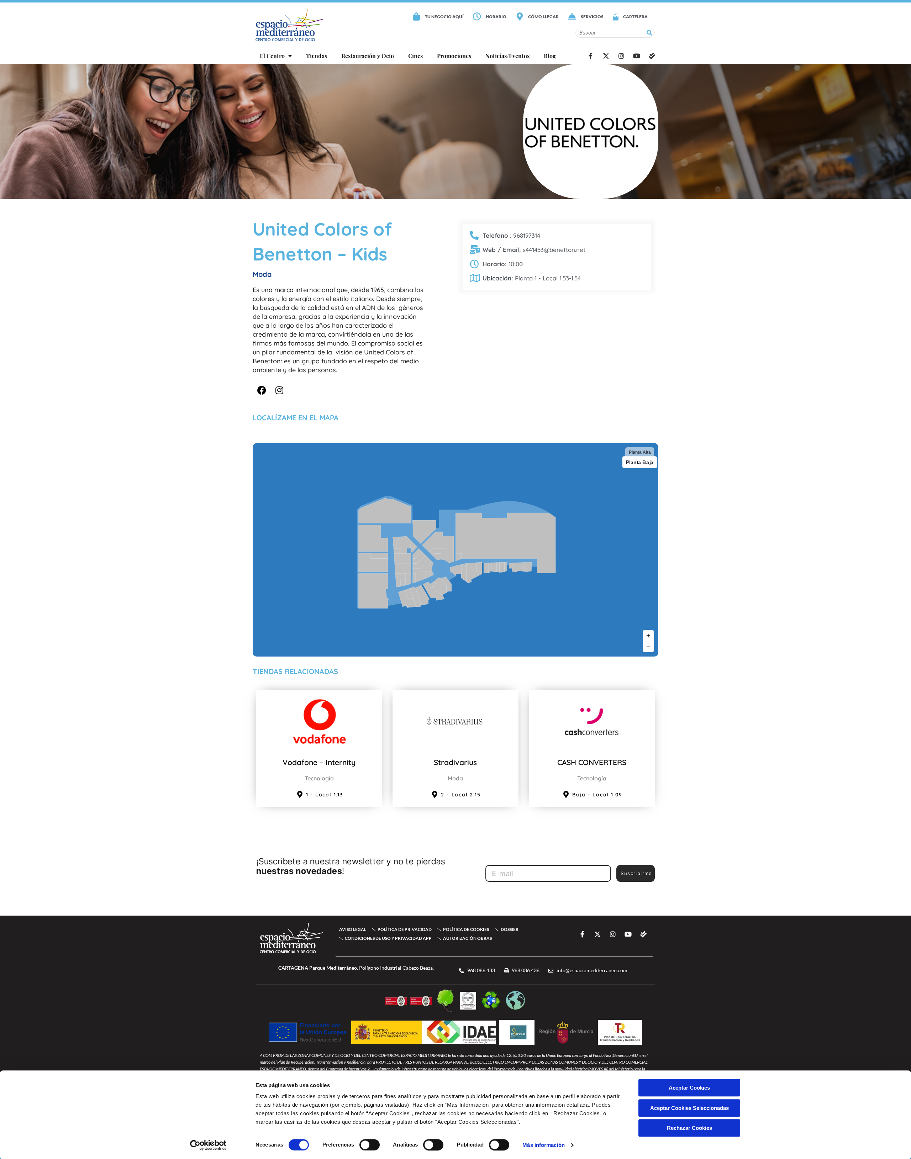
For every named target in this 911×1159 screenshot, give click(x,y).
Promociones (454, 55)
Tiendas (316, 55)
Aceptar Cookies (689, 1088)
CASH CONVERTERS (591, 762)
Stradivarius (455, 762)
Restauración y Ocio (367, 55)
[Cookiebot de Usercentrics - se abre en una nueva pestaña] (208, 1145)
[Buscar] (649, 32)
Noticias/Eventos (507, 55)
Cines (415, 55)
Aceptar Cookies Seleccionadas (689, 1108)
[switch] (369, 1144)
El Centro (272, 55)
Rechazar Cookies (689, 1128)
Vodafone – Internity (319, 762)
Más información (543, 1145)
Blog (550, 55)
